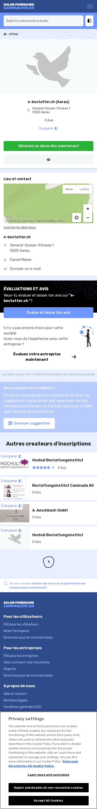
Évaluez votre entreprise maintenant (36, 357)
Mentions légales (16, 700)
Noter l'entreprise (16, 631)
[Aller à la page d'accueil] (21, 6)
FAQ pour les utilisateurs (21, 624)
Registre (10, 669)
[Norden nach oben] (87, 200)
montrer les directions (20, 227)
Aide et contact (15, 694)
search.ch (14, 221)
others (61, 221)
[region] (48, 203)
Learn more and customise (48, 774)
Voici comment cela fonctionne (27, 662)
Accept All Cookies (48, 800)
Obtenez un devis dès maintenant (48, 146)
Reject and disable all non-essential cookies (48, 787)
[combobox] (43, 21)
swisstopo (28, 221)
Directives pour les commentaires (28, 637)
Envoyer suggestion (32, 423)
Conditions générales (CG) (22, 707)
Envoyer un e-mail (25, 269)
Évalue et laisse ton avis (48, 312)
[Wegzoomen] (87, 217)
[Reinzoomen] (87, 208)
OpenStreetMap (45, 221)
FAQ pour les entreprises (21, 656)
